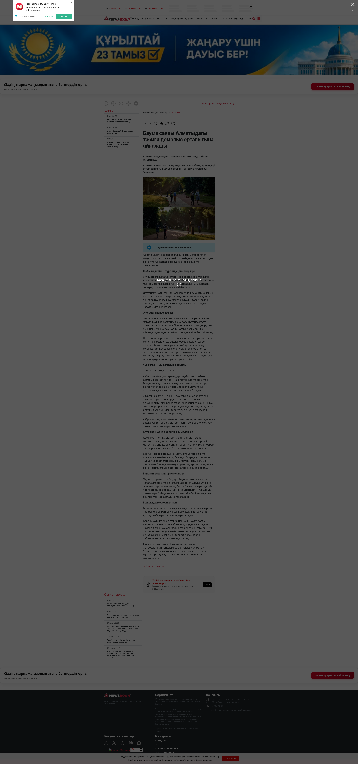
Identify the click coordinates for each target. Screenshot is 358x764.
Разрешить (64, 16)
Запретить (48, 16)
